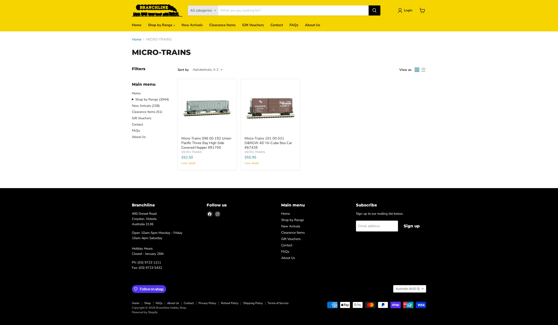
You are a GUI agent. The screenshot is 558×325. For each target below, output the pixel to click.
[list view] (423, 70)
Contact (276, 25)
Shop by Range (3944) (152, 99)
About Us (312, 25)
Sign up (412, 226)
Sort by (183, 70)
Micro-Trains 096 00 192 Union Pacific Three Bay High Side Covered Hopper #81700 (206, 143)
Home (136, 25)
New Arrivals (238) (146, 106)
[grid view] (417, 70)
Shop (147, 303)
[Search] (374, 10)
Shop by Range (160, 25)
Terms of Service (278, 303)
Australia (408, 289)
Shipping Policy (253, 303)
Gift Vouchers (253, 25)
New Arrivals (192, 25)
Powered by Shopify (145, 312)
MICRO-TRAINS (191, 152)
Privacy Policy (207, 303)
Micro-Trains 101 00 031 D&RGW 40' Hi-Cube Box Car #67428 (268, 143)
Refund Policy (229, 303)
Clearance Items (222, 25)
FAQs (293, 25)
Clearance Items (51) (147, 112)
